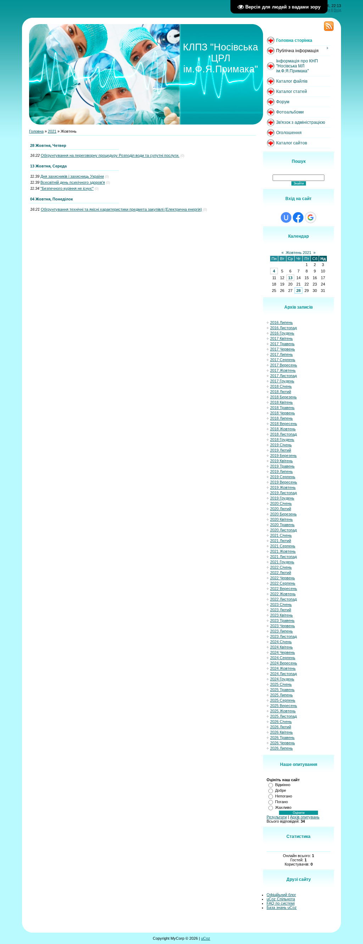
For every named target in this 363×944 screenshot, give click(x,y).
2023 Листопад (283, 636)
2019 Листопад (283, 493)
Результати (277, 817)
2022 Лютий (280, 572)
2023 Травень (282, 620)
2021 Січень (281, 535)
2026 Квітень (281, 732)
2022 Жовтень (283, 594)
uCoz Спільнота (281, 899)
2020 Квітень (281, 519)
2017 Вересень (283, 365)
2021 (52, 131)
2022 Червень (282, 578)
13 (290, 278)
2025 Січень (281, 684)
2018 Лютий (280, 392)
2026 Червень (282, 743)
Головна (36, 131)
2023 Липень (281, 631)
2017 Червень (282, 349)
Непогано (283, 796)
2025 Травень (282, 690)
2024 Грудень (282, 679)
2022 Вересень (283, 588)
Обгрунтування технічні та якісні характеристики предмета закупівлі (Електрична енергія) (121, 209)
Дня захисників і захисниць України (72, 176)
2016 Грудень (282, 333)
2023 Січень (281, 604)
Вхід (337, 10)
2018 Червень (282, 413)
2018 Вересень (283, 423)
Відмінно (282, 785)
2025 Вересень (283, 705)
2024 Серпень (282, 658)
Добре (280, 790)
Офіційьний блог (281, 895)
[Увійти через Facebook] (298, 217)
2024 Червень (282, 652)
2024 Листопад (283, 674)
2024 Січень (281, 642)
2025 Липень (281, 695)
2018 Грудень (282, 439)
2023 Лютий (280, 610)
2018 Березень (283, 397)
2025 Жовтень (283, 711)
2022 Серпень (282, 583)
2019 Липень (281, 471)
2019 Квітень (281, 461)
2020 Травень (282, 525)
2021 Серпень (282, 546)
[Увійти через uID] (286, 217)
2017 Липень (281, 354)
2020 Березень (283, 514)
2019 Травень (282, 466)
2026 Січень (281, 721)
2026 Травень (282, 737)
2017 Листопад (283, 376)
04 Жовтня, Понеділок (51, 199)
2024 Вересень (283, 663)
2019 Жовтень (283, 487)
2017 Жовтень (283, 370)
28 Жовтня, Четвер (48, 145)
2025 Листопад (283, 716)
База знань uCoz (282, 907)
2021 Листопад (283, 556)
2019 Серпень (282, 477)
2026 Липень (281, 748)
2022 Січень (281, 567)
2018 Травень (282, 407)
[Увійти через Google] (310, 217)
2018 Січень (281, 386)
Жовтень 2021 (298, 252)
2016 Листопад (283, 328)
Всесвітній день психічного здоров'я (72, 182)
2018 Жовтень (283, 429)
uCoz (205, 938)
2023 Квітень (281, 615)
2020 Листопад (283, 530)
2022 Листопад (283, 599)
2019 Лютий (280, 450)
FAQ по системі (281, 903)
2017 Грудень (282, 381)
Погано (281, 802)
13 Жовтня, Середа (48, 166)
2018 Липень (281, 418)
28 (298, 290)
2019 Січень (281, 445)
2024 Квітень (281, 647)
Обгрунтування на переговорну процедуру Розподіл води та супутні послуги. (110, 155)
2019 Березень (283, 455)
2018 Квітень (281, 402)
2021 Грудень (282, 562)
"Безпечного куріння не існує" (67, 188)
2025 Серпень (282, 700)
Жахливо (283, 807)
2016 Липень (281, 322)
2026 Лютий (280, 727)
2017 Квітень (281, 338)
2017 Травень (282, 344)
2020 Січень (281, 503)
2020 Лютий (280, 509)
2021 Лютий (280, 541)
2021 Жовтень (283, 551)
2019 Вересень (283, 482)
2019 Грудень (282, 498)
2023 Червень (282, 626)
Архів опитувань (304, 817)
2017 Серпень (282, 360)
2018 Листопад (283, 434)
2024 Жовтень (283, 668)
